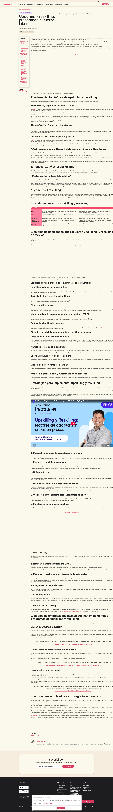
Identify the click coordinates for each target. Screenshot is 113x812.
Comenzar (105, 4)
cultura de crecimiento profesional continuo (71, 611)
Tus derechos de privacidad (49, 808)
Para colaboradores (49, 4)
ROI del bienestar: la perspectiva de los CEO (74, 794)
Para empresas (40, 4)
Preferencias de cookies (89, 806)
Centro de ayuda (86, 785)
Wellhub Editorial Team (25, 26)
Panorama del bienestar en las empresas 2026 (75, 788)
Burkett (32, 140)
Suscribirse (68, 766)
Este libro (33, 152)
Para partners (58, 4)
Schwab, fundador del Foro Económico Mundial (41, 129)
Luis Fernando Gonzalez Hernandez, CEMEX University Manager (73, 644)
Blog (20, 9)
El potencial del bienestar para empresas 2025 (75, 791)
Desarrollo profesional (35, 735)
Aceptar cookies (61, 808)
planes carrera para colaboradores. (88, 457)
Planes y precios (30, 4)
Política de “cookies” (47, 803)
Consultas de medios (87, 790)
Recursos (66, 4)
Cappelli (35, 109)
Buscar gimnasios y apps (20, 4)
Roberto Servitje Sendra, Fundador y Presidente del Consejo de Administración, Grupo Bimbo (72, 665)
